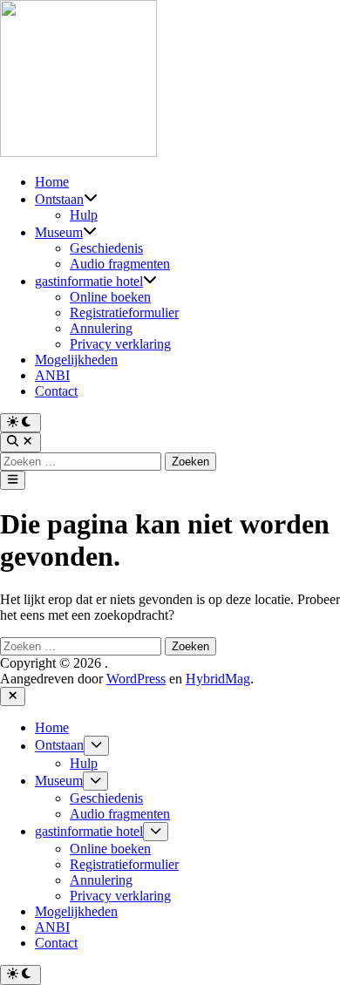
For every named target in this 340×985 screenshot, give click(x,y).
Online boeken (110, 296)
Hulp (84, 214)
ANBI (52, 375)
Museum (59, 232)
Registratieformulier (124, 312)
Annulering (101, 328)
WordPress (136, 678)
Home (52, 181)
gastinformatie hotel (89, 281)
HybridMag (218, 678)
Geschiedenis (106, 248)
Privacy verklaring (120, 343)
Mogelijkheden (76, 359)
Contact (56, 391)
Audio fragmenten (120, 263)
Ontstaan (59, 199)
